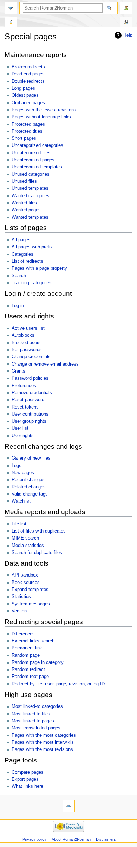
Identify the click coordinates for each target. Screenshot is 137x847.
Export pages (25, 779)
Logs (16, 465)
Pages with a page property (39, 268)
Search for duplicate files (37, 552)
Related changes (29, 487)
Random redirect (28, 669)
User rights (23, 435)
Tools (126, 23)
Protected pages (28, 124)
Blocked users (26, 342)
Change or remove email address (45, 364)
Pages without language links (41, 116)
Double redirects (28, 81)
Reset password (28, 399)
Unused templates (30, 188)
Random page (26, 655)
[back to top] (69, 806)
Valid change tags (30, 494)
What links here (27, 786)
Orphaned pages (28, 102)
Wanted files (24, 202)
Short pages (24, 138)
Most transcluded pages (36, 727)
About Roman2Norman (71, 839)
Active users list (28, 328)
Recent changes (28, 479)
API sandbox (25, 575)
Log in (18, 305)
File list (19, 524)
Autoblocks (23, 335)
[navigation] (11, 8)
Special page (11, 23)
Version (19, 611)
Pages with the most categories (44, 735)
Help (127, 35)
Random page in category (38, 662)
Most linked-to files (31, 713)
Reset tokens (25, 407)
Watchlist (21, 501)
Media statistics (28, 545)
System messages (31, 604)
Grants (18, 371)
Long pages (23, 88)
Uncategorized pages (33, 159)
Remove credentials (32, 392)
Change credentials (31, 356)
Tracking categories (32, 282)
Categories (22, 254)
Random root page (30, 676)
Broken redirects (28, 66)
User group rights (29, 421)
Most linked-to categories (37, 706)
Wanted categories (31, 195)
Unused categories (31, 174)
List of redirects (27, 261)
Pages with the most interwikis (43, 742)
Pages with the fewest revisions (44, 109)
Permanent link (27, 648)
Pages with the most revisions (42, 749)
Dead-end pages (28, 73)
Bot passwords (27, 349)
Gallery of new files (31, 458)
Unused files (24, 181)
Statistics (21, 596)
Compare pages (28, 772)
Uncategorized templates (37, 166)
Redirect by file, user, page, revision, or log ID (58, 683)
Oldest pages (25, 95)
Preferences (24, 385)
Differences (23, 633)
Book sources (26, 582)
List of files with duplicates (39, 531)
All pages (21, 239)
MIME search (25, 538)
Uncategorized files (31, 152)
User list (20, 428)
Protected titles (27, 131)
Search (19, 275)
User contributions (30, 414)
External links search (33, 641)
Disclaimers (106, 839)
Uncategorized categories (37, 145)
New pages (23, 472)
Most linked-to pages (33, 720)
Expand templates (30, 589)
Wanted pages (26, 209)
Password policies (30, 378)
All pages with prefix (32, 246)
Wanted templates (30, 217)
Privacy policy (34, 839)
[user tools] (126, 8)
